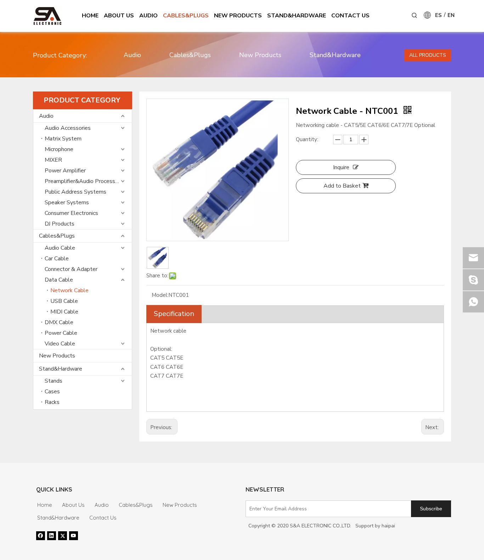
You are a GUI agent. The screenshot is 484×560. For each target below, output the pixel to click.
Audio (132, 55)
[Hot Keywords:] (414, 15)
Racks (52, 402)
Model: (160, 295)
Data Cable (59, 280)
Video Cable (60, 344)
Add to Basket (342, 186)
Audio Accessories (68, 128)
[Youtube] (73, 535)
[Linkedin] (51, 535)
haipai (388, 525)
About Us (73, 504)
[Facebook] (40, 535)
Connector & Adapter (71, 269)
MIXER (53, 160)
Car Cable (57, 258)
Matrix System (63, 139)
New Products (260, 55)
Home (44, 504)
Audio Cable (60, 248)
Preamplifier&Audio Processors (84, 181)
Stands (53, 381)
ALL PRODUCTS (427, 55)
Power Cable (61, 333)
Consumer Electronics (71, 213)
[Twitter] (62, 535)
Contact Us (103, 517)
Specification (174, 313)
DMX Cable (59, 322)
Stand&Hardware (335, 55)
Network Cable (69, 290)
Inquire (341, 167)
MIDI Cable (64, 312)
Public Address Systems (75, 192)
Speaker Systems (67, 202)
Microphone (59, 149)
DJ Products (59, 224)
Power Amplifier (65, 170)
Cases (52, 391)
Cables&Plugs (190, 55)
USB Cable (64, 301)
